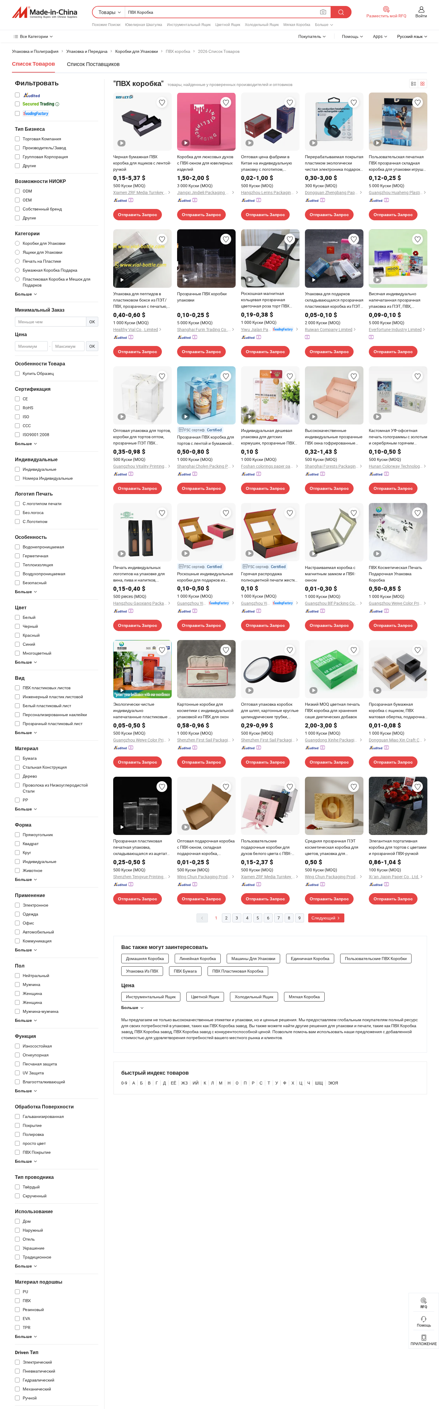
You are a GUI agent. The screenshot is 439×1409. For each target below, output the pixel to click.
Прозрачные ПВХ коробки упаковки (202, 297)
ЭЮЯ (333, 1083)
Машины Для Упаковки (253, 958)
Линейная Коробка (197, 958)
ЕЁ (173, 1083)
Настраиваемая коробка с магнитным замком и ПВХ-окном (330, 573)
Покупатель (309, 36)
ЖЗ (184, 1083)
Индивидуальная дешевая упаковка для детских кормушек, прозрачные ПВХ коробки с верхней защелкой (269, 436)
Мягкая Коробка (296, 24)
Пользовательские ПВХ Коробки (376, 958)
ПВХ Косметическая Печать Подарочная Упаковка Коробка (395, 573)
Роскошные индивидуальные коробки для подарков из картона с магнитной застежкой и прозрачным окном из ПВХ (205, 577)
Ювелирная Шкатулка (143, 24)
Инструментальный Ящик (189, 24)
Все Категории (34, 36)
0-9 (124, 1083)
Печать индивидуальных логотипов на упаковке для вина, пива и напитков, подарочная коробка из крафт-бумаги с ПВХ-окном (139, 573)
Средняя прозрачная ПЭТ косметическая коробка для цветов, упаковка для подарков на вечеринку (331, 847)
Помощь (350, 36)
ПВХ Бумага (185, 971)
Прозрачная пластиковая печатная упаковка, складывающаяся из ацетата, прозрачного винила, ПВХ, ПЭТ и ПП (141, 847)
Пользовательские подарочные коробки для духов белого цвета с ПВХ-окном (266, 847)
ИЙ (196, 1083)
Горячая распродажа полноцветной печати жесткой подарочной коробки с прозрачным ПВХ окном (270, 577)
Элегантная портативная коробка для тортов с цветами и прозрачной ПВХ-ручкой (397, 847)
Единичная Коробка (310, 958)
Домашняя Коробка (145, 958)
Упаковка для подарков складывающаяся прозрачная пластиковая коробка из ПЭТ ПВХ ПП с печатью (334, 300)
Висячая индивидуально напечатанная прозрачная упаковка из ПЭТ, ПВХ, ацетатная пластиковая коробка (394, 300)
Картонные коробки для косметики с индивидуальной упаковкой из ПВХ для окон (205, 710)
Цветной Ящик (227, 24)
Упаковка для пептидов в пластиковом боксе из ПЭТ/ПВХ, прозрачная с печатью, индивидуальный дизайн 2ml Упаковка (141, 300)
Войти (421, 16)
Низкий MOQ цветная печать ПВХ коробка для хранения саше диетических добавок (332, 710)
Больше (129, 1007)
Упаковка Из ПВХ (142, 971)
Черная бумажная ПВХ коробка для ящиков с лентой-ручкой (142, 163)
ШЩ (319, 1083)
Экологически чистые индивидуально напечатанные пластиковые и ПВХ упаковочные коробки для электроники (142, 710)
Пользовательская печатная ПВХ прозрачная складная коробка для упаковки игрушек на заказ (398, 163)
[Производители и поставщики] (44, 12)
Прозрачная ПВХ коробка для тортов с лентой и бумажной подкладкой (205, 440)
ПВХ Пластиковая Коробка (237, 971)
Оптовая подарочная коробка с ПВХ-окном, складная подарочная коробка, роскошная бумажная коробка (206, 847)
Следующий (323, 918)
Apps (378, 36)
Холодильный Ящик (262, 24)
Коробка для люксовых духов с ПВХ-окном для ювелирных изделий (205, 163)
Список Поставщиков (93, 63)
